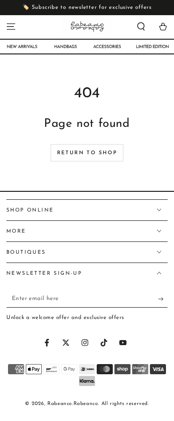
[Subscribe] (163, 299)
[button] (141, 26)
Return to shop (87, 153)
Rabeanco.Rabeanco (72, 403)
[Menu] (11, 26)
